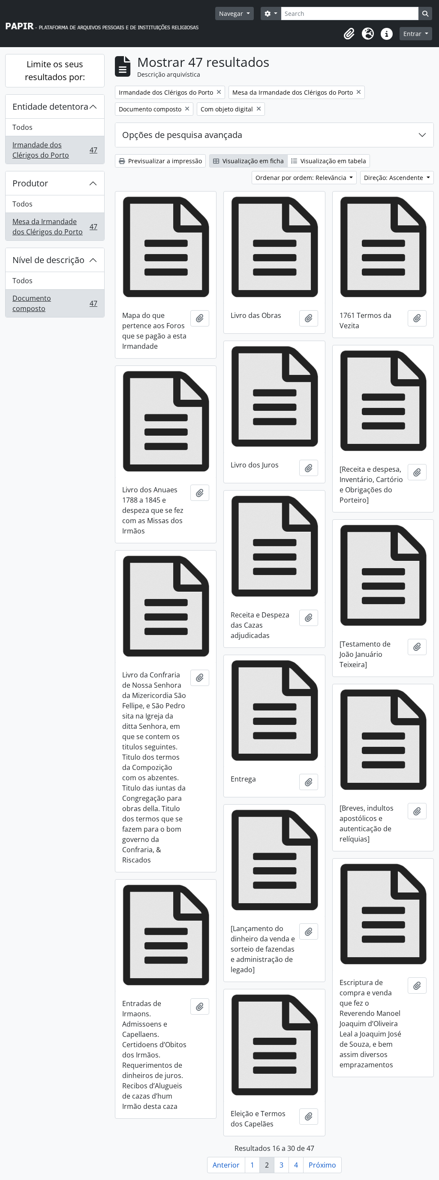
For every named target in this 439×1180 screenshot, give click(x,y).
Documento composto (54, 303)
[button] (349, 33)
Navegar (232, 13)
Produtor (30, 183)
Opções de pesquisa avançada (182, 135)
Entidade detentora (50, 106)
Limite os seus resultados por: (55, 70)
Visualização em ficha (252, 161)
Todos (22, 127)
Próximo (322, 1165)
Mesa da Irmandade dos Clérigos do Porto (54, 227)
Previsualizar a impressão (164, 161)
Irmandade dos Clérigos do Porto (54, 150)
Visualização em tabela (332, 161)
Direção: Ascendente (394, 178)
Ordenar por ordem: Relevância (302, 178)
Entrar (413, 34)
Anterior (226, 1165)
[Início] (106, 24)
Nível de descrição (48, 260)
